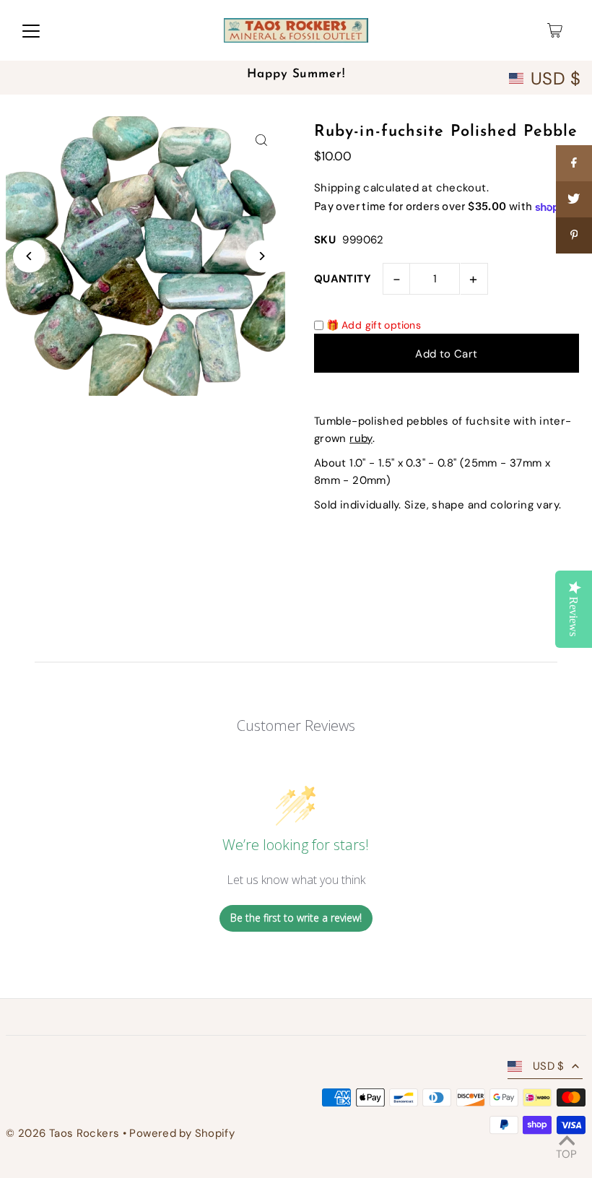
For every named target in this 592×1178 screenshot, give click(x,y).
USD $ (556, 78)
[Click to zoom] (261, 140)
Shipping (337, 188)
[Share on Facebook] (574, 163)
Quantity (342, 279)
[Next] (261, 256)
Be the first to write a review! (296, 917)
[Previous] (29, 256)
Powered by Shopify (182, 1133)
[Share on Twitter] (574, 199)
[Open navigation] (31, 30)
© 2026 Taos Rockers (62, 1133)
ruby (361, 438)
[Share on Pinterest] (574, 235)
